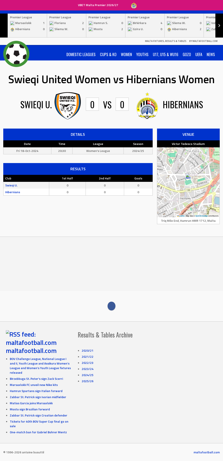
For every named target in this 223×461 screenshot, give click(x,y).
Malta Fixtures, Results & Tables (165, 41)
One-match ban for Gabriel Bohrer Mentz (38, 432)
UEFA (198, 54)
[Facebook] (111, 306)
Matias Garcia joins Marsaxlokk (31, 403)
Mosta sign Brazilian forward (30, 409)
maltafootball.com (31, 351)
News (211, 54)
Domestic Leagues (81, 54)
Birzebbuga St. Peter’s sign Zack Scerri (36, 378)
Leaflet (182, 216)
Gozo (187, 54)
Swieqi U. (11, 185)
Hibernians (12, 192)
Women (126, 54)
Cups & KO (108, 54)
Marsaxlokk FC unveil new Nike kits (34, 384)
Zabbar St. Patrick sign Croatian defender (38, 415)
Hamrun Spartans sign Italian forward (36, 391)
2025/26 (87, 381)
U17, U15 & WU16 (165, 54)
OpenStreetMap (201, 216)
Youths (142, 54)
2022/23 (87, 362)
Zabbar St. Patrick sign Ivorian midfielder (38, 397)
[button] (188, 177)
